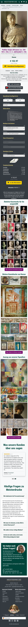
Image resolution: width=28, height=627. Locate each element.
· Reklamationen (5, 600)
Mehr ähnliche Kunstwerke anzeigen (14, 269)
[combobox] (14, 105)
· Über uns (4, 601)
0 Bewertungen (17, 90)
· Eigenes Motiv (18, 591)
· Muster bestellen (18, 601)
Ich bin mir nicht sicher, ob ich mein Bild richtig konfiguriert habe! (13, 536)
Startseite (3, 5)
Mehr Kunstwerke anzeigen (14, 437)
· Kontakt (4, 591)
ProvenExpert (11, 472)
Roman (21, 5)
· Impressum (4, 593)
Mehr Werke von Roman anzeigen (14, 352)
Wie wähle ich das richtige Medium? (13, 530)
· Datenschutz (5, 596)
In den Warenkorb (15, 183)
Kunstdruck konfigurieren (15, 66)
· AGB (3, 594)
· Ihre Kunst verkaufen (19, 593)
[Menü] (1, 1)
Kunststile (8, 5)
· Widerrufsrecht (5, 598)
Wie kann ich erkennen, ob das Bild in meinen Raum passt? (13, 524)
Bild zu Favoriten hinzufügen (15, 87)
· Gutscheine (17, 600)
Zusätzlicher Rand (6, 103)
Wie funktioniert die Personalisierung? (14, 496)
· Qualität (17, 594)
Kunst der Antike (15, 5)
